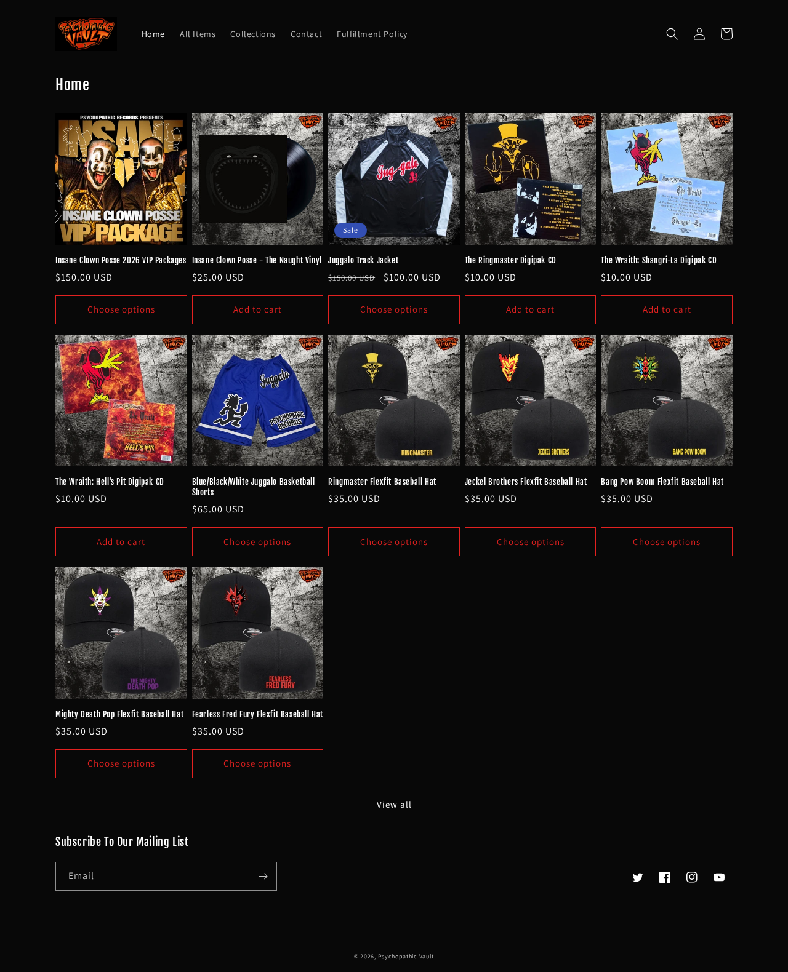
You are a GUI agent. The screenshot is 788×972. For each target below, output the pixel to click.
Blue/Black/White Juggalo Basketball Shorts (253, 487)
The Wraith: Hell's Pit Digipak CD (109, 482)
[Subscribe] (262, 876)
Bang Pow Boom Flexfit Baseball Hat (662, 482)
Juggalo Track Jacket (363, 260)
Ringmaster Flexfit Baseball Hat (382, 482)
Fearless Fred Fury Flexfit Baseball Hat (257, 714)
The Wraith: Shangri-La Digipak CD (659, 260)
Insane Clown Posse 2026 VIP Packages (121, 260)
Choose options (121, 309)
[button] (672, 33)
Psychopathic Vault (406, 956)
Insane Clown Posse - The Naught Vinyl (257, 260)
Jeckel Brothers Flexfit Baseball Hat (526, 482)
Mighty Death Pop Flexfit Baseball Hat (119, 714)
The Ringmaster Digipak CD (511, 260)
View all (394, 804)
